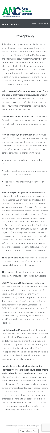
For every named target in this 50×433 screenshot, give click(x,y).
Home (34, 24)
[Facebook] (24, 2)
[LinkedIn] (27, 2)
